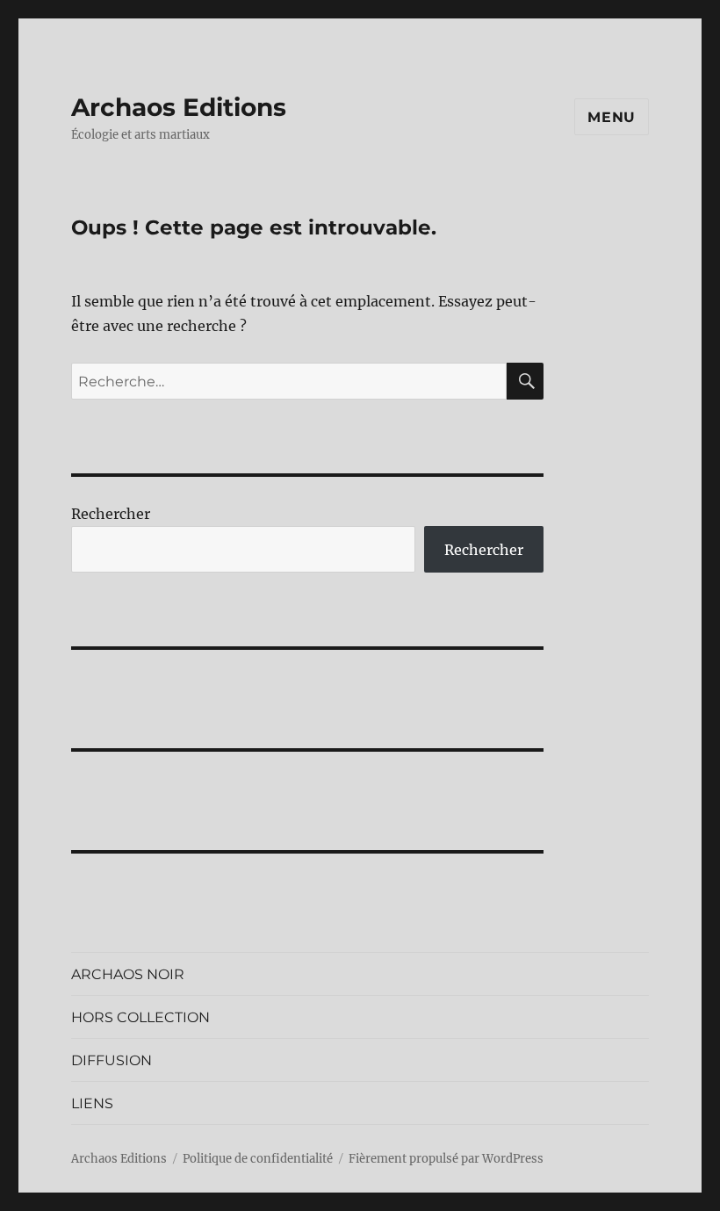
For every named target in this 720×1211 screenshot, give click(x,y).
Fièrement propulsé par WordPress (446, 1158)
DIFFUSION (111, 1060)
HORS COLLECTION (140, 1017)
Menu (611, 117)
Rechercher (110, 514)
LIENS (92, 1103)
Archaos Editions (178, 107)
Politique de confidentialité (258, 1158)
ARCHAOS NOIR (127, 974)
